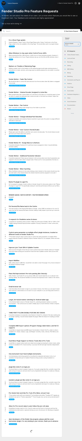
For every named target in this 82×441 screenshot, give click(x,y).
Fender (72, 113)
